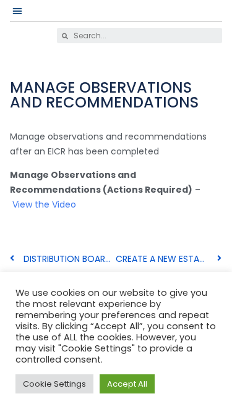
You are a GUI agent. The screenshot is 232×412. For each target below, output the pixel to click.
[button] (17, 10)
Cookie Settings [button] (54, 384)
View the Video (44, 204)
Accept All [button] (127, 384)
